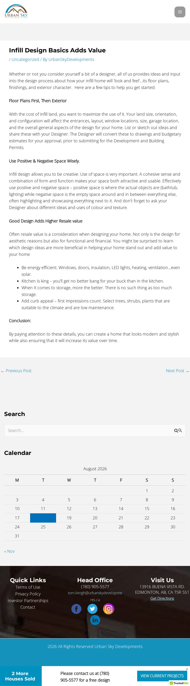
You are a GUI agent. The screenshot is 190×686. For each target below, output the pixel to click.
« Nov (9, 551)
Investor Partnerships (28, 600)
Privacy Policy (28, 594)
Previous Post (16, 370)
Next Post (178, 370)
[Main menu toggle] (179, 11)
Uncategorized (25, 59)
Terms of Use (28, 587)
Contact (27, 607)
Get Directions (162, 598)
